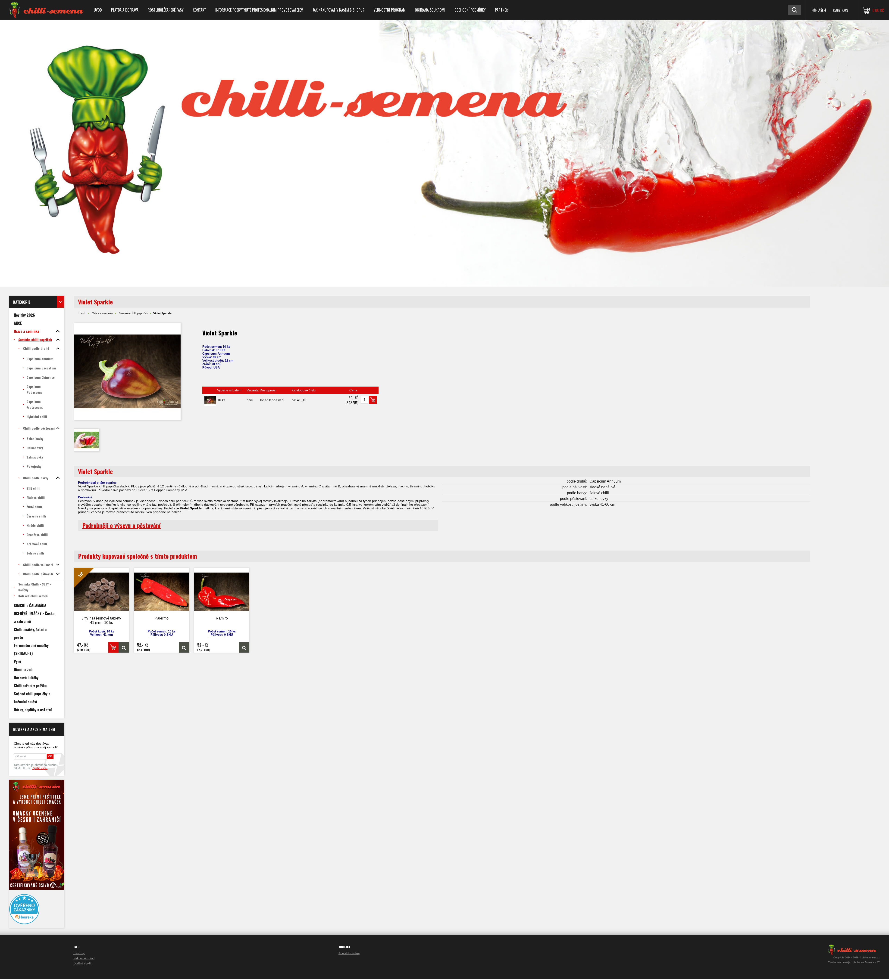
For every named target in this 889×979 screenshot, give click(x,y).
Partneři (502, 10)
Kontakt (199, 10)
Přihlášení (819, 10)
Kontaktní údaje (349, 953)
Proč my (79, 953)
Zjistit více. (39, 768)
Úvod (98, 10)
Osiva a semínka (102, 313)
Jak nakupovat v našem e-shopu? (338, 10)
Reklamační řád (83, 958)
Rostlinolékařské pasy (166, 10)
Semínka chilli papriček (133, 313)
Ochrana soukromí (430, 10)
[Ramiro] (221, 591)
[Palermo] (161, 591)
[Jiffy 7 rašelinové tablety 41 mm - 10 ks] (124, 647)
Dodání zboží (82, 963)
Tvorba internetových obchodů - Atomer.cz (852, 962)
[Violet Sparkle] (127, 371)
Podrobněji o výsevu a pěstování (121, 525)
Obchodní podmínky (470, 10)
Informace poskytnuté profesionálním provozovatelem (259, 10)
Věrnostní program (390, 10)
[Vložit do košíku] (373, 400)
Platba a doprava (124, 10)
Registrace (840, 10)
